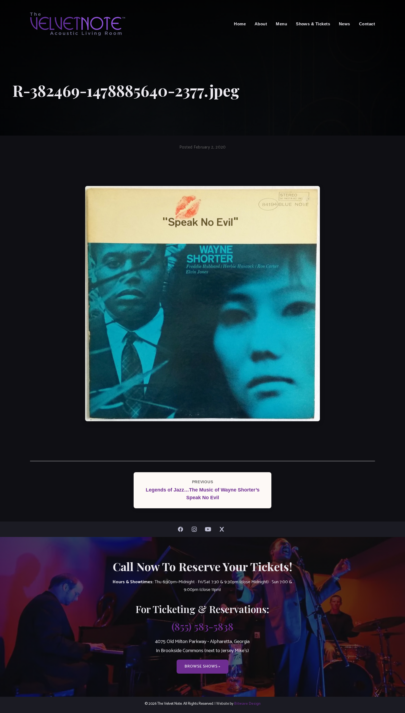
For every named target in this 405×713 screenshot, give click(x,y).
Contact (367, 23)
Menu (281, 23)
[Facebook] (181, 529)
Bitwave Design (247, 704)
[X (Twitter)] (223, 529)
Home (240, 23)
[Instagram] (195, 529)
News (344, 23)
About (261, 23)
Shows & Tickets (313, 23)
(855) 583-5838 (202, 626)
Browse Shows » (202, 666)
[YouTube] (209, 529)
